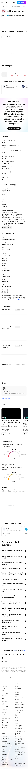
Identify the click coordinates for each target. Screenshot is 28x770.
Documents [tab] (19, 31)
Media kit (17, 720)
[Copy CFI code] (7, 292)
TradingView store (19, 725)
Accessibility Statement (20, 739)
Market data (18, 688)
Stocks (3, 688)
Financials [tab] (11, 31)
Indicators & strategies (6, 759)
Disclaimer (17, 734)
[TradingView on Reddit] (2, 658)
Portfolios (3, 720)
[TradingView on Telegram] (20, 654)
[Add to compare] (17, 86)
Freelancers (4, 762)
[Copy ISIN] (12, 276)
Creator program (5, 743)
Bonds (3, 691)
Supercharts (4, 683)
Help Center (17, 717)
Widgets (17, 749)
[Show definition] (14, 140)
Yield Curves (4, 722)
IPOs (2, 716)
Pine (2, 698)
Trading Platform (19, 756)
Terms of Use (18, 733)
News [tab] (26, 31)
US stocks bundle (19, 707)
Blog (16, 715)
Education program (19, 767)
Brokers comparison (19, 698)
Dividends (3, 714)
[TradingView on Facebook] (6, 654)
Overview (17, 694)
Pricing (16, 686)
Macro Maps (4, 725)
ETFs (2, 690)
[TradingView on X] (2, 654)
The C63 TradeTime (19, 728)
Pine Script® (4, 727)
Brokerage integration (20, 763)
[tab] (17, 310)
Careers (16, 718)
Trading (3, 751)
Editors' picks (4, 754)
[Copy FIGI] (13, 286)
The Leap (17, 699)
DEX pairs (3, 696)
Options (3, 724)
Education (3, 753)
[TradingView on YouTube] (10, 654)
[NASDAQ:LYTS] (3, 418)
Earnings (3, 712)
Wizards (3, 760)
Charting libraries (19, 751)
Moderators (4, 746)
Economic (3, 711)
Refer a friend (4, 741)
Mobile (3, 732)
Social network (5, 738)
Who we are (17, 712)
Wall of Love (4, 740)
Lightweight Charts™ (20, 752)
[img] (22, 15)
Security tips (18, 741)
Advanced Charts (19, 754)
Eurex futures (18, 706)
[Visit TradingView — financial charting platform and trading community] (7, 66)
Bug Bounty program (20, 743)
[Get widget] (25, 441)
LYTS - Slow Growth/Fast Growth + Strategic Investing (10, 421)
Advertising (17, 762)
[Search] (14, 2)
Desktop (3, 733)
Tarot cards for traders (20, 726)
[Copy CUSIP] (10, 281)
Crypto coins (4, 693)
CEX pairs (3, 695)
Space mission (18, 714)
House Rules (4, 745)
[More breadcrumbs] (8, 6)
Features (17, 685)
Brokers (16, 696)
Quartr (21, 675)
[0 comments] (8, 433)
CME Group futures (19, 704)
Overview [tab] (4, 31)
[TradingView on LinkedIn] (17, 654)
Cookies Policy (18, 738)
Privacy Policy (18, 736)
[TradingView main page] (5, 2)
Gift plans (17, 690)
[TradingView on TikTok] (24, 654)
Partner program (19, 765)
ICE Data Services (18, 665)
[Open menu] (2, 2)
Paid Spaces (4, 764)
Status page (18, 744)
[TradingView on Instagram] (13, 654)
